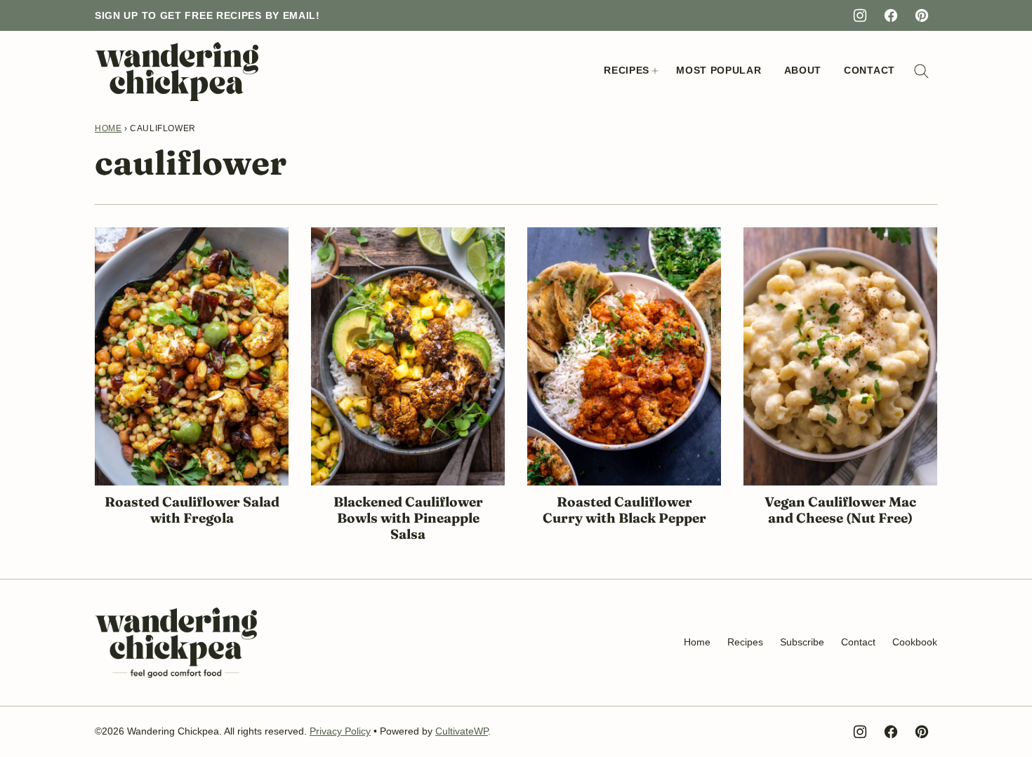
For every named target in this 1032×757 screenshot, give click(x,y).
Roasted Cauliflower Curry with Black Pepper (624, 509)
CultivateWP (461, 731)
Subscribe (802, 642)
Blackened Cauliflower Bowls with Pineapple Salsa (408, 517)
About (803, 70)
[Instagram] (860, 15)
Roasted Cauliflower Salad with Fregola (192, 509)
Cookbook (914, 642)
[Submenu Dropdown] (655, 71)
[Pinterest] (921, 15)
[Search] (921, 71)
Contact (869, 70)
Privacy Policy (340, 731)
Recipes (626, 70)
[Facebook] (890, 15)
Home (108, 128)
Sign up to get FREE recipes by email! (207, 15)
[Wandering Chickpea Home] (176, 71)
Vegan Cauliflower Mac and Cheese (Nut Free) (840, 509)
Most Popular (718, 70)
